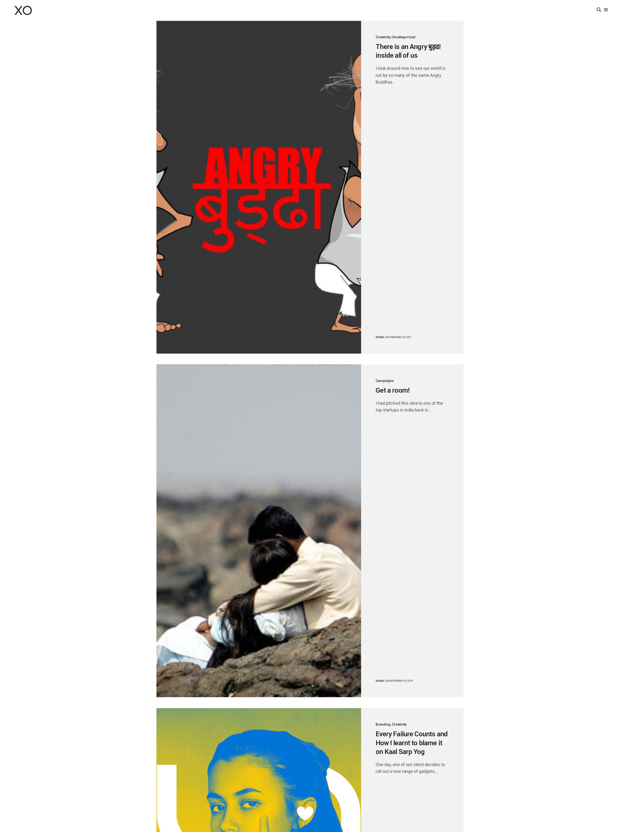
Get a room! (393, 390)
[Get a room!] (258, 530)
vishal (380, 337)
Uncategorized (403, 37)
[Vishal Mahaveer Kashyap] (23, 10)
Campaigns (385, 381)
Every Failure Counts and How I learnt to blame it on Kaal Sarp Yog (412, 743)
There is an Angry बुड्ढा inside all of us (408, 51)
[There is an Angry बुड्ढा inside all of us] (258, 187)
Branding (383, 724)
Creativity (383, 37)
